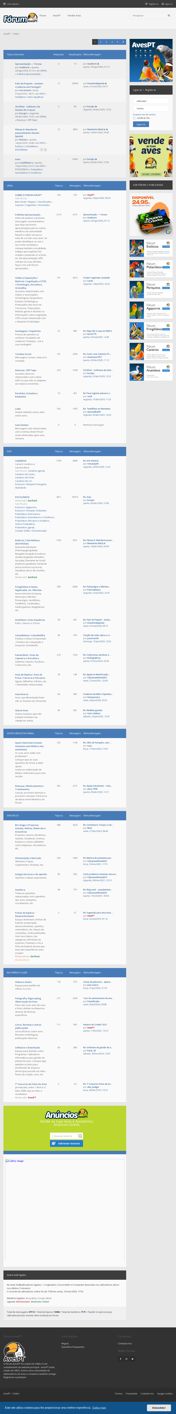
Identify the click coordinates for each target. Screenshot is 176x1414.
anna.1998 (92, 788)
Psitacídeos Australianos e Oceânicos (29, 171)
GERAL (43, 70)
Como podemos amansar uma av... (100, 874)
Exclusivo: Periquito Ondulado (30, 510)
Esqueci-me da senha (144, 114)
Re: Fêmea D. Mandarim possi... (98, 540)
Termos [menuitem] (118, 1393)
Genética (20, 889)
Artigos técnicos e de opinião (31, 874)
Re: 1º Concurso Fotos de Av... (97, 1083)
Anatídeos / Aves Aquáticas (29, 96)
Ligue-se (137, 89)
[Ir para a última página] (98, 63)
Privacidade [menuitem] (131, 1393)
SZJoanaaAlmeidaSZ (97, 677)
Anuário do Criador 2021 (95, 1024)
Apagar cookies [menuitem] (165, 1393)
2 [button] (100, 41)
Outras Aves (21, 710)
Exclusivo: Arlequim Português (30, 484)
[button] (123, 42)
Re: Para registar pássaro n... (97, 393)
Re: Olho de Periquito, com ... (97, 742)
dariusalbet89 (94, 411)
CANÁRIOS (20, 460)
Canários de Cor (23, 480)
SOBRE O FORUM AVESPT (28, 195)
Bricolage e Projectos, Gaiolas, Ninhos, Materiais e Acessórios (30, 828)
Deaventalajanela (95, 83)
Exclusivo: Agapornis (25, 507)
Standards (20, 487)
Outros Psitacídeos (25, 523)
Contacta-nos (125, 1343)
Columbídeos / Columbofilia (30, 635)
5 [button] (117, 41)
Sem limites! (22, 425)
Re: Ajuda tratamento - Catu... (97, 785)
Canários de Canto (25, 474)
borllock (32, 500)
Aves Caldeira (93, 713)
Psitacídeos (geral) (24, 527)
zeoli (89, 396)
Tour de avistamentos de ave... (98, 998)
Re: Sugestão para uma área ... (98, 912)
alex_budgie (93, 1087)
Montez (23, 139)
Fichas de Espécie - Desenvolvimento (25, 914)
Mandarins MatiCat (96, 129)
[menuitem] (167, 4)
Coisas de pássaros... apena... (97, 981)
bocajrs (23, 113)
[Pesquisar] (169, 15)
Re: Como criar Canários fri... (97, 354)
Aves (17, 159)
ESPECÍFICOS (13, 815)
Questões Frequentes (73, 1346)
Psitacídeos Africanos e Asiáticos (32, 520)
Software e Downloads (27, 1047)
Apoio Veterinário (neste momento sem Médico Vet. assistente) (29, 746)
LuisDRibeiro (26, 162)
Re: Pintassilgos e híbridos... (96, 586)
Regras (65, 1343)
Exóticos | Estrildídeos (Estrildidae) (26, 148)
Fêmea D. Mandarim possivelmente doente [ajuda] (27, 133)
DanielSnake (93, 1001)
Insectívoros (21, 694)
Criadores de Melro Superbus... (98, 694)
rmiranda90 (93, 463)
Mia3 (89, 828)
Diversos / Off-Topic (27, 120)
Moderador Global (40, 1301)
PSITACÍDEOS (22, 169)
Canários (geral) (36, 470)
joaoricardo (93, 638)
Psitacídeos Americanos (27, 514)
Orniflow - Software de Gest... (98, 370)
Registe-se (150, 89)
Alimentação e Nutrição (28, 858)
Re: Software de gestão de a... (98, 1047)
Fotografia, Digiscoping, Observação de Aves (28, 1000)
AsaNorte (24, 67)
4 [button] (112, 41)
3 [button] (106, 41)
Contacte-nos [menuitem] (147, 1393)
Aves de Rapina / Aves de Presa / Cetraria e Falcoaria (30, 676)
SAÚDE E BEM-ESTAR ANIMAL (20, 733)
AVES (42, 93)
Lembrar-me (143, 117)
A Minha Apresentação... (29, 74)
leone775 (91, 334)
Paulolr (92, 1311)
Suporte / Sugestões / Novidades (32, 205)
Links (18, 408)
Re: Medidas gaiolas (92, 710)
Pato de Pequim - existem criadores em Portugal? (29, 85)
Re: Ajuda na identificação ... (96, 674)
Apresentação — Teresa (28, 63)
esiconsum (25, 90)
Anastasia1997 (94, 357)
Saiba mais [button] (99, 1407)
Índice (16, 1393)
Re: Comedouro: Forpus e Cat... (98, 824)
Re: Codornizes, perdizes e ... (97, 654)
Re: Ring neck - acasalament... (97, 889)
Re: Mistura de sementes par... (97, 857)
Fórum (43, 15)
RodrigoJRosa (94, 657)
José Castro (92, 985)
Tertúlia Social (23, 354)
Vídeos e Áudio (23, 982)
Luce (89, 745)
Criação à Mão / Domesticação (31, 530)
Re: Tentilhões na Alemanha (96, 408)
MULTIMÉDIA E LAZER (17, 972)
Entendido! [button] (159, 1407)
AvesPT (57, 15)
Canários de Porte (24, 477)
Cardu (90, 280)
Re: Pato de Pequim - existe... (97, 619)
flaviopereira (93, 697)
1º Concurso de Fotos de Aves (31, 1084)
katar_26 (91, 1050)
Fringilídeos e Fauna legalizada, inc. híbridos (28, 588)
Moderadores (22, 959)
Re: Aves (87, 497)
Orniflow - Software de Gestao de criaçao (27, 108)
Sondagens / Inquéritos (28, 331)
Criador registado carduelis (96, 277)
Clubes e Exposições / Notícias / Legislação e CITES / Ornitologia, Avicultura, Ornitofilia (30, 283)
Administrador (23, 1301)
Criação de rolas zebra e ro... (97, 635)
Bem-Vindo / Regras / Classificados (33, 201)
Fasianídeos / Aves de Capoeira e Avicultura (27, 656)
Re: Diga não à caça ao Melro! (97, 330)
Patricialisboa (94, 589)
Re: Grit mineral (90, 460)
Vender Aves (74, 15)
